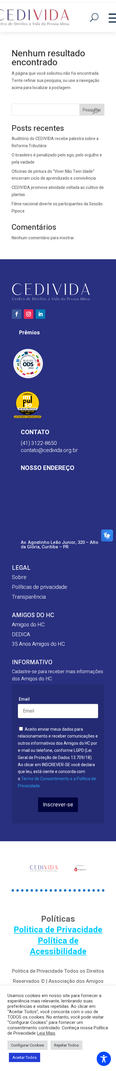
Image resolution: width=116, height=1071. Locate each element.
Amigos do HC (28, 625)
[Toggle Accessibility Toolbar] (104, 1059)
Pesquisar (92, 110)
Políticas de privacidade (39, 587)
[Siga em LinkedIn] (40, 314)
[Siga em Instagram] (28, 314)
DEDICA (21, 635)
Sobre (19, 577)
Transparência (29, 597)
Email (24, 699)
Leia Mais (46, 1033)
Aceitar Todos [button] (24, 1057)
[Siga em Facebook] (16, 314)
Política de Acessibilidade (58, 946)
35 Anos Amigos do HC (38, 644)
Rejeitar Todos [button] (66, 1045)
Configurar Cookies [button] (27, 1045)
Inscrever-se (58, 805)
